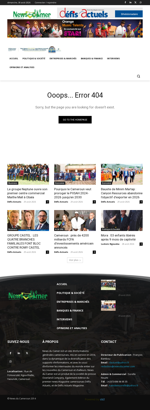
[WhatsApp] (140, 3)
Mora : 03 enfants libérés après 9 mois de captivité (118, 237)
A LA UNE (59, 229)
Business (12, 183)
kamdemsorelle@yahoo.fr (123, 385)
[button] (138, 76)
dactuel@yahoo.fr (119, 362)
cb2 (102, 399)
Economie (59, 183)
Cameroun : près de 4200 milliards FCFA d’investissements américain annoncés (73, 241)
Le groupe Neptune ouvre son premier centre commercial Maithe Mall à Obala (27, 193)
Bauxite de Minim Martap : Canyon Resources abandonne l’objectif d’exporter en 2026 (121, 193)
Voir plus (73, 260)
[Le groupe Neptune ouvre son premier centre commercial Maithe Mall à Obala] (28, 174)
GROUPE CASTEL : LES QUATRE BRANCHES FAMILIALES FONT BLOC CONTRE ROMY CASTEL (24, 241)
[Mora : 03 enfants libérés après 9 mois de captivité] (122, 220)
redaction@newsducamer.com (118, 366)
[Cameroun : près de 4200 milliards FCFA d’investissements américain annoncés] (75, 220)
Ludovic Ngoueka (110, 244)
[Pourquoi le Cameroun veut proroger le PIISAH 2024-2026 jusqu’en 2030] (75, 174)
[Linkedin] (130, 3)
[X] (135, 3)
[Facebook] (125, 3)
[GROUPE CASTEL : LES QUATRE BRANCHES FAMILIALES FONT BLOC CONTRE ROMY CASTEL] (28, 220)
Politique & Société (111, 229)
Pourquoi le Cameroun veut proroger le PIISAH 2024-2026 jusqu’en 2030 (72, 193)
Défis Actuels (14, 201)
